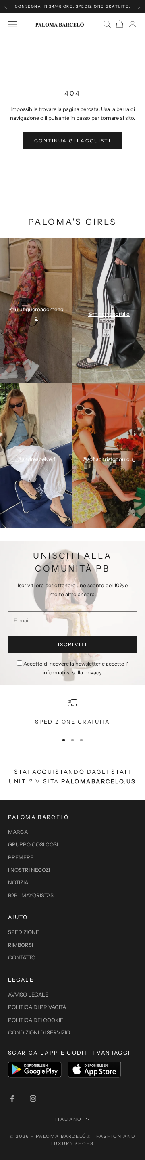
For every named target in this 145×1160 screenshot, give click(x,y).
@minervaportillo (109, 313)
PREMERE (20, 857)
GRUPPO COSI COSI (33, 844)
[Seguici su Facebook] (12, 1099)
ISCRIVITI (72, 644)
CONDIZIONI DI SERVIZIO (39, 1032)
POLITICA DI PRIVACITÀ (37, 1007)
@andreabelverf (36, 459)
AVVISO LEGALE (28, 994)
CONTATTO (21, 957)
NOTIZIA (18, 882)
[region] (72, 712)
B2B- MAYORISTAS (31, 895)
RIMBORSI (20, 945)
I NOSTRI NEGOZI (29, 870)
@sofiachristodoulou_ (109, 459)
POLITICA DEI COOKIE (35, 1020)
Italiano (68, 1119)
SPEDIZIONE (23, 932)
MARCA (18, 832)
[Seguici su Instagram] (33, 1099)
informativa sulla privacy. (73, 672)
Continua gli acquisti (72, 141)
